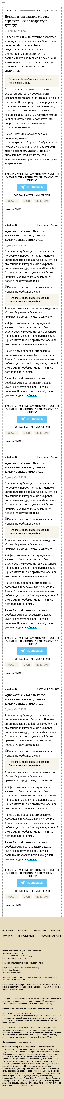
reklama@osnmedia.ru (32, 977)
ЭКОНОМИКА (23, 930)
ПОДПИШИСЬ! (35, 187)
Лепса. (32, 395)
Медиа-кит (27, 1013)
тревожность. (47, 146)
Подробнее (54, 1037)
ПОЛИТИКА (8, 930)
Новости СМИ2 (13, 209)
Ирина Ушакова (51, 10)
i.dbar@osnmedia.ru (16, 970)
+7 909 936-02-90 (18, 972)
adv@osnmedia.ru (50, 977)
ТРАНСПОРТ (55, 930)
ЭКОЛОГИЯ (7, 936)
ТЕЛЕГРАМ (42, 200)
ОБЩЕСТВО (11, 10)
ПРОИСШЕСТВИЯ (26, 936)
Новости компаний (51, 936)
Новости (12, 200)
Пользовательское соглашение (16, 1042)
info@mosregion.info (17, 958)
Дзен (27, 200)
